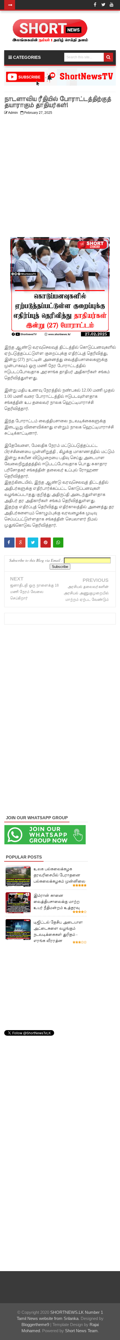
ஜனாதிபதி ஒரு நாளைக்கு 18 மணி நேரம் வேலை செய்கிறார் (34, 591)
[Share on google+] (20, 543)
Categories (26, 57)
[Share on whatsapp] (58, 543)
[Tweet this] (33, 543)
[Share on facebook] (9, 543)
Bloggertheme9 (35, 1324)
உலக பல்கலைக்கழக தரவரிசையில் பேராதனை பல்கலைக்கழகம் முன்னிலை (59, 875)
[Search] (108, 57)
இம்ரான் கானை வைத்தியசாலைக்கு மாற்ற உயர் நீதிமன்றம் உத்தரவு (56, 901)
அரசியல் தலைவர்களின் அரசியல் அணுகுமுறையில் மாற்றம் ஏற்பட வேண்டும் (86, 593)
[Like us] (95, 4)
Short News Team (81, 1330)
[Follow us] (103, 4)
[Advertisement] (60, 177)
